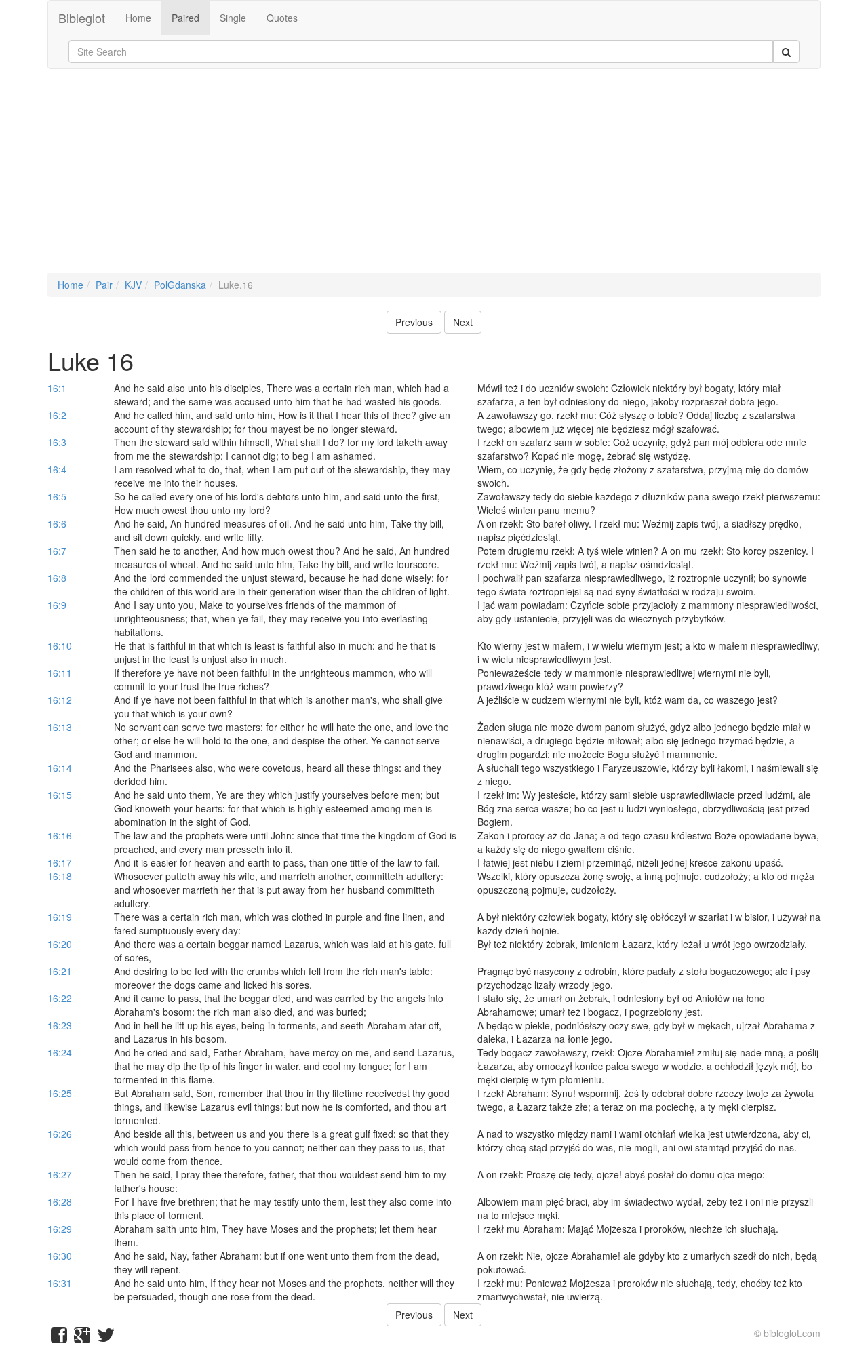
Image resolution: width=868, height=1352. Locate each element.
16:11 (59, 672)
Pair (104, 285)
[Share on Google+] (82, 1338)
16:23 (59, 1025)
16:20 (59, 944)
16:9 (56, 605)
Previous (414, 322)
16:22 (59, 998)
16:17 (59, 862)
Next (463, 322)
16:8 (56, 577)
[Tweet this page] (106, 1338)
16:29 (59, 1228)
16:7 (56, 550)
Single (233, 17)
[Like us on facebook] (59, 1338)
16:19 (59, 916)
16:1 (56, 388)
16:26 (59, 1133)
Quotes (282, 17)
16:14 (59, 767)
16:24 (59, 1052)
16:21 (59, 971)
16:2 (56, 415)
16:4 (56, 469)
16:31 (59, 1283)
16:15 (59, 794)
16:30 (59, 1255)
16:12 (59, 700)
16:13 (59, 727)
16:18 (59, 876)
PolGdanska (180, 285)
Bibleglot (81, 17)
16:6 (56, 523)
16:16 (59, 835)
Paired (185, 17)
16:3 (56, 442)
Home (138, 17)
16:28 (59, 1201)
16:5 (56, 496)
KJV (133, 285)
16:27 (59, 1174)
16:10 (59, 645)
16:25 (59, 1093)
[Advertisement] (434, 178)
